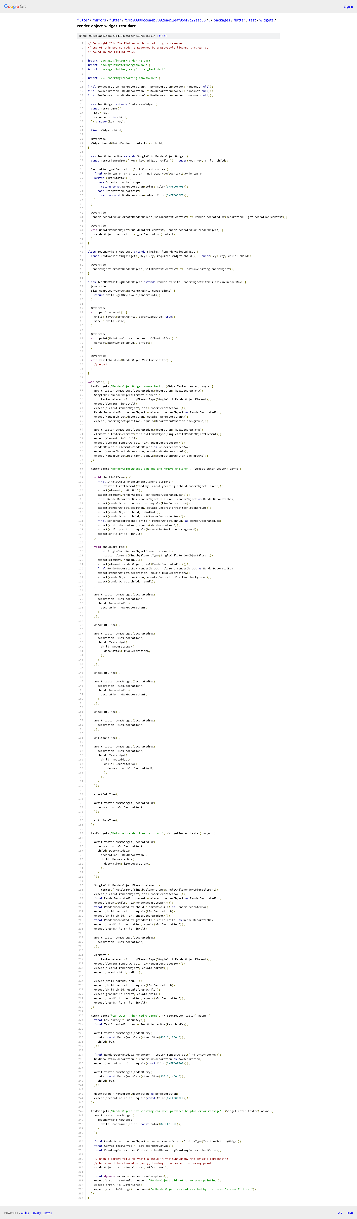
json (349, 1212)
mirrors (99, 20)
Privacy (36, 1213)
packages (221, 20)
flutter (83, 20)
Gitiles (25, 1213)
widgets (266, 20)
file (162, 36)
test (252, 20)
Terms (47, 1213)
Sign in (348, 6)
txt (339, 1212)
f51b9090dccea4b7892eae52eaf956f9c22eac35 (165, 20)
